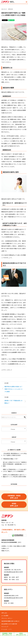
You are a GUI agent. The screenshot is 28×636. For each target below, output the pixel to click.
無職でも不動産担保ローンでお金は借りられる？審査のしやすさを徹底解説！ (15, 470)
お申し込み (14, 497)
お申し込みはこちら (7, 634)
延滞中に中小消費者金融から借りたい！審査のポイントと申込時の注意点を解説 (15, 476)
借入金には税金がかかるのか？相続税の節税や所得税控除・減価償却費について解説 (15, 464)
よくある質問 (4, 615)
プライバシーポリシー (7, 618)
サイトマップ (4, 626)
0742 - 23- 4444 (8, 603)
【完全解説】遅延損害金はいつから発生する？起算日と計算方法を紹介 (15, 454)
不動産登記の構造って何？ (10, 459)
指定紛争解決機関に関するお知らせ (10, 621)
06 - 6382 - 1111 (14, 579)
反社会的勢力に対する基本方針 (9, 624)
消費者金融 (10, 9)
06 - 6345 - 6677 (14, 577)
